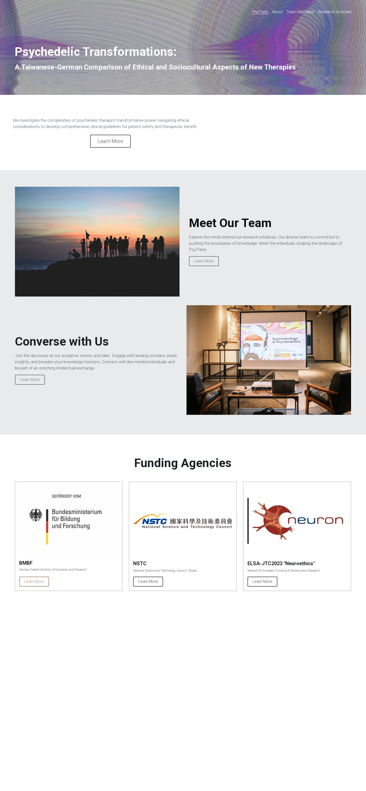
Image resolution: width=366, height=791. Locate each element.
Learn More (110, 141)
